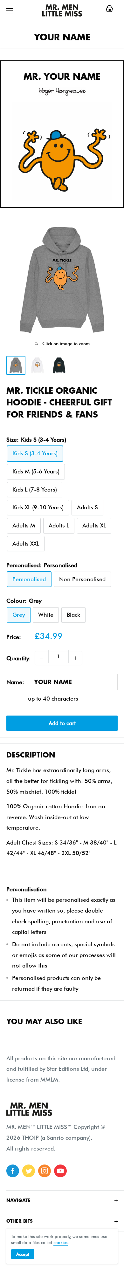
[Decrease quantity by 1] (41, 658)
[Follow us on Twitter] (28, 1171)
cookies (60, 1242)
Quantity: (18, 658)
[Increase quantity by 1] (75, 658)
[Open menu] (9, 10)
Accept (22, 1254)
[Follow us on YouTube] (60, 1171)
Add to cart (62, 723)
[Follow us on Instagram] (44, 1171)
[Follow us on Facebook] (12, 1171)
